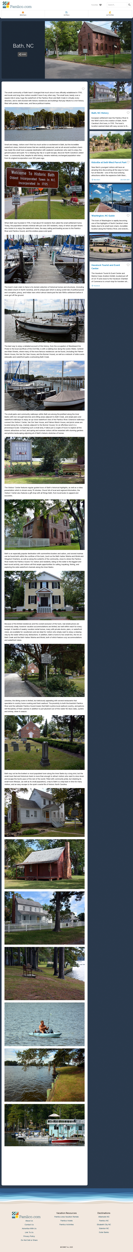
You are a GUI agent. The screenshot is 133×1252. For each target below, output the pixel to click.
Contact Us (29, 1225)
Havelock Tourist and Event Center (105, 267)
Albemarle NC (103, 1217)
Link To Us (29, 1232)
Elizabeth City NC (104, 1225)
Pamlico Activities (66, 1225)
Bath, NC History (100, 113)
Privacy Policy (29, 1236)
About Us (29, 1221)
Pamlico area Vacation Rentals (66, 1217)
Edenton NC (104, 1228)
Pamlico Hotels (66, 1221)
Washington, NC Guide (103, 215)
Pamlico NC (104, 1221)
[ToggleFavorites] (83, 88)
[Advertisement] (45, 1171)
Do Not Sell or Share (29, 1240)
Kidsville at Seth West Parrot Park (108, 162)
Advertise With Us (29, 1228)
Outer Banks (104, 1232)
